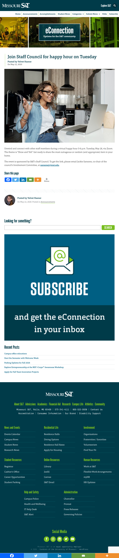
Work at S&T (90, 466)
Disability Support (90, 414)
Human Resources (92, 460)
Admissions (30, 404)
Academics (42, 404)
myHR (87, 477)
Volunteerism (90, 444)
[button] (114, 5)
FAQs (104, 14)
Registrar (8, 466)
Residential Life (51, 427)
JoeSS (46, 471)
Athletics (89, 404)
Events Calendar (12, 434)
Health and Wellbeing (34, 504)
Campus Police (31, 498)
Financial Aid (55, 404)
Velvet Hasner (24, 61)
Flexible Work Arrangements (98, 471)
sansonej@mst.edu (49, 165)
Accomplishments (47, 14)
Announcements (30, 14)
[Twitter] (15, 180)
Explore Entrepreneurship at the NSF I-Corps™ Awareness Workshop (34, 367)
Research (66, 404)
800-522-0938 (80, 410)
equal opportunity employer (68, 547)
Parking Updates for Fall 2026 (17, 363)
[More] (37, 180)
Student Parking (12, 482)
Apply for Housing (53, 450)
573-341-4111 (62, 410)
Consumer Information (49, 414)
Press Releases (71, 509)
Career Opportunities (14, 477)
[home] (21, 5)
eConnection (60, 30)
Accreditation (26, 414)
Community (100, 404)
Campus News (11, 439)
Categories (77, 14)
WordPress (83, 549)
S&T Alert (28, 514)
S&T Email (49, 482)
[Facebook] (8, 180)
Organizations (90, 434)
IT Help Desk (30, 509)
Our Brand (70, 414)
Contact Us (96, 410)
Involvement (89, 427)
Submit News (92, 14)
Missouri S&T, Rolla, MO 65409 (34, 410)
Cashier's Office (11, 471)
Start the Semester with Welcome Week (21, 358)
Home (18, 14)
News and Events (12, 427)
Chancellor (69, 498)
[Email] (30, 180)
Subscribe (113, 14)
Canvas (47, 477)
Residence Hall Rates (54, 444)
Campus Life (77, 404)
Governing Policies (73, 514)
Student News (64, 14)
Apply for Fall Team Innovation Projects (21, 372)
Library (47, 466)
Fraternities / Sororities (95, 439)
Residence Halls (52, 434)
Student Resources (13, 460)
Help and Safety (31, 492)
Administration (71, 492)
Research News (11, 450)
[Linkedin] (23, 180)
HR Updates (89, 482)
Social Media (59, 531)
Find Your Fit (90, 450)
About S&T (19, 404)
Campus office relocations (15, 353)
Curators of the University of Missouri (58, 549)
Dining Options (51, 439)
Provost (67, 504)
